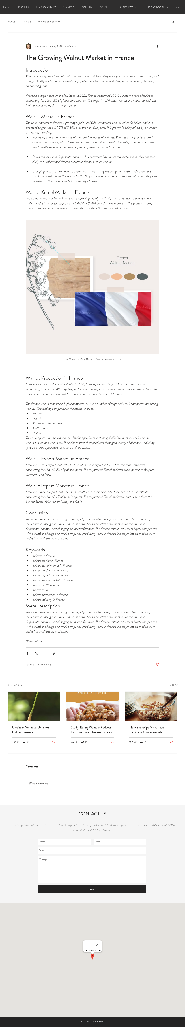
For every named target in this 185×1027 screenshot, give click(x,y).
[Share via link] (54, 653)
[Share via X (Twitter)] (36, 653)
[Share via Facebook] (27, 653)
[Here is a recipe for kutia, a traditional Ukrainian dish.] (151, 706)
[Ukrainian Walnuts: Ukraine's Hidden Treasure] (34, 706)
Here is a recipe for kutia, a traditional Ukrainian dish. (146, 729)
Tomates (26, 21)
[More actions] (157, 46)
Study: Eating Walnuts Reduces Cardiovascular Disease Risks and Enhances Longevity (92, 729)
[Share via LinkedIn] (45, 653)
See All (173, 684)
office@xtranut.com (27, 825)
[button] (173, 21)
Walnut (11, 21)
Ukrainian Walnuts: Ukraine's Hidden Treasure (31, 729)
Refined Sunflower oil (49, 21)
